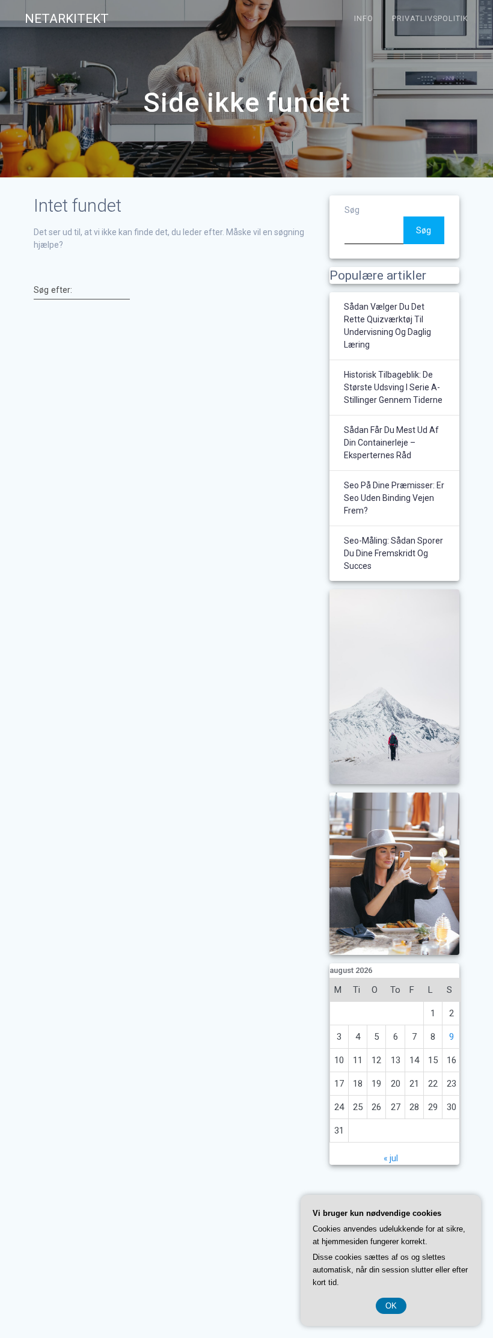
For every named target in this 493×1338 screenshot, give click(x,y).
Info (363, 18)
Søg (352, 210)
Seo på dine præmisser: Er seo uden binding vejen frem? (394, 497)
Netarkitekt (67, 19)
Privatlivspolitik (430, 18)
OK (391, 1305)
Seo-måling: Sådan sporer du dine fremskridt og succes (393, 553)
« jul (391, 1158)
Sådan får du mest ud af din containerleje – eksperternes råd (391, 442)
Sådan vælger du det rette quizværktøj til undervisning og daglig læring (387, 325)
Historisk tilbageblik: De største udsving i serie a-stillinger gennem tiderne (393, 387)
